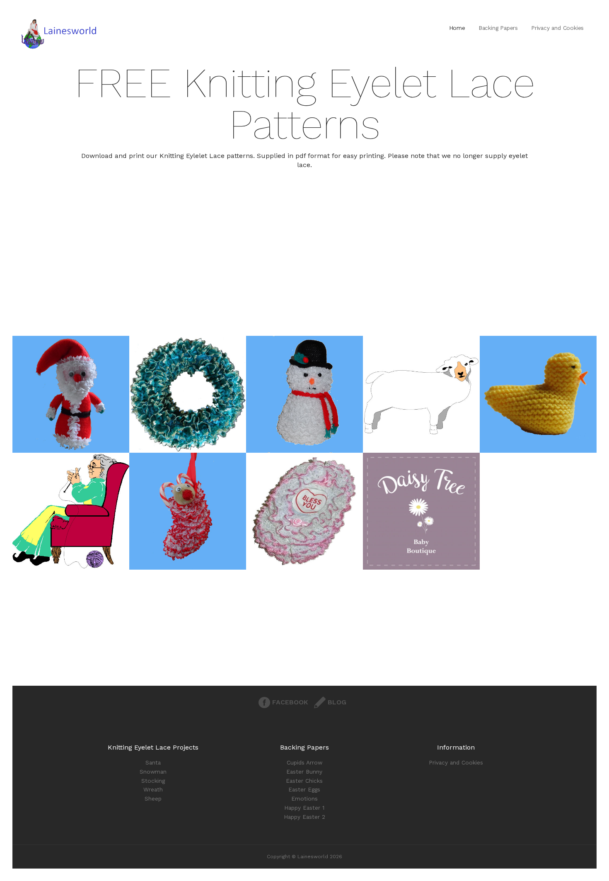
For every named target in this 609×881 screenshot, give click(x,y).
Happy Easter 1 (304, 807)
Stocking (153, 780)
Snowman (153, 771)
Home (457, 27)
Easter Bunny (304, 771)
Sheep (153, 798)
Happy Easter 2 (304, 816)
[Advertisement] (304, 278)
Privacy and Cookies (557, 27)
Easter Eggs (304, 789)
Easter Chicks (304, 780)
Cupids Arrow (304, 762)
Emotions (304, 798)
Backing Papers (498, 27)
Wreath (153, 789)
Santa (153, 762)
